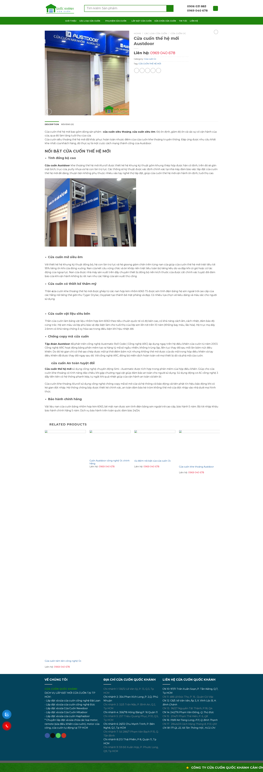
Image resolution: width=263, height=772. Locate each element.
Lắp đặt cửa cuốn (142, 21)
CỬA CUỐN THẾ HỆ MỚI (149, 64)
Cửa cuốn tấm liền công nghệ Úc (63, 661)
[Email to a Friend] (147, 70)
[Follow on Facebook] (47, 735)
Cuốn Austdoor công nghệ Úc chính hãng (109, 462)
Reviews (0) (67, 124)
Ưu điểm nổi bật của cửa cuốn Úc (152, 460)
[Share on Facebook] (136, 70)
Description (52, 124)
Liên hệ (194, 21)
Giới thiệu (70, 21)
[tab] (52, 124)
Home (137, 33)
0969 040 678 (197, 10)
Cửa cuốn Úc (178, 33)
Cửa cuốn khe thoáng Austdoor (196, 466)
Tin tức (183, 21)
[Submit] (170, 8)
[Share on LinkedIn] (158, 70)
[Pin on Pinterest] (153, 70)
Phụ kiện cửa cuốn (115, 21)
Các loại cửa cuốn (89, 21)
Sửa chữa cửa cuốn (165, 21)
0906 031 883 (196, 6)
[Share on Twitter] (142, 70)
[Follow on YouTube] (63, 735)
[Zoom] (49, 112)
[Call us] (58, 735)
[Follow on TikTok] (52, 735)
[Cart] (215, 8)
